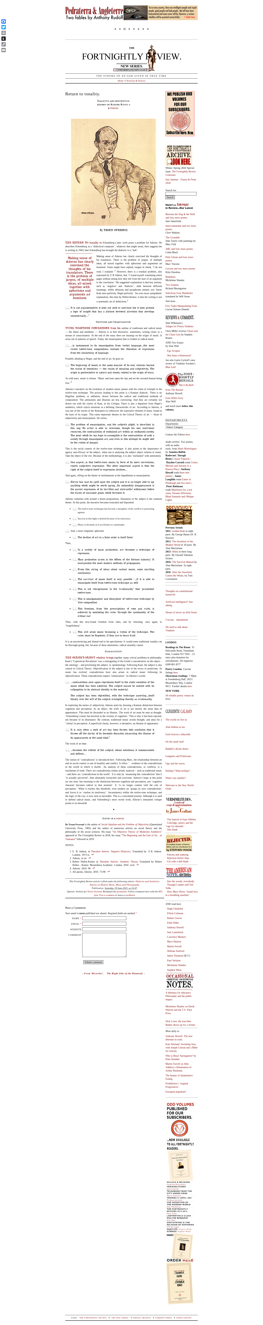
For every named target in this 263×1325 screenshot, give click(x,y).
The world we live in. (176, 719)
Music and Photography (127, 884)
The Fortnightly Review (92, 1318)
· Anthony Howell (174, 927)
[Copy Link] (3, 44)
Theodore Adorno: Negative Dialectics (111, 851)
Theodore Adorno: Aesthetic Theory (118, 861)
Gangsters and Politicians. (178, 756)
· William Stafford (174, 951)
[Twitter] (3, 27)
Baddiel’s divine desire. (177, 748)
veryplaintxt (183, 1318)
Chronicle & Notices (135, 80)
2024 (168, 182)
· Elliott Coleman (174, 913)
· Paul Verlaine (173, 960)
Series (114, 108)
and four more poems (176, 217)
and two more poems (184, 268)
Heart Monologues (187, 448)
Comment (75, 935)
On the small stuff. (174, 741)
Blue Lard (170, 367)
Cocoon (169, 268)
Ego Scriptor (173, 350)
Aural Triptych (182, 458)
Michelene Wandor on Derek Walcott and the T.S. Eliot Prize (179, 1010)
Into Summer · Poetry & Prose (181, 179)
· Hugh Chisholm (174, 908)
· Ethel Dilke (172, 922)
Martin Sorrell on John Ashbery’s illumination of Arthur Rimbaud (178, 1067)
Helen (175, 551)
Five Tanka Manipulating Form (181, 305)
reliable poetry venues (180, 695)
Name (75, 918)
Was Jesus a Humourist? (179, 355)
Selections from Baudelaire (179, 293)
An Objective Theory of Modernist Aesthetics (137, 831)
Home (120, 80)
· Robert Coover (173, 918)
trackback (130, 895)
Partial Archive (142, 1318)
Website (76, 929)
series (120, 818)
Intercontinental (173, 225)
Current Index (163, 1318)
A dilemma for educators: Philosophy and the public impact (178, 996)
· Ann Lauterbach (174, 932)
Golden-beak (178, 531)
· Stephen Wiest (173, 969)
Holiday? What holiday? (177, 770)
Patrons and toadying (177, 854)
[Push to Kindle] (3, 38)
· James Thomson (174, 955)
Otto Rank (172, 829)
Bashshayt (170, 276)
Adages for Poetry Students (179, 326)
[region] (131, 18)
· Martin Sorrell (173, 946)
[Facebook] (3, 21)
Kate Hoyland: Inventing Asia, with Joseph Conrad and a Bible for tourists (181, 1047)
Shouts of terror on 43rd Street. (181, 612)
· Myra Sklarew (173, 941)
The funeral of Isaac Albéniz (181, 819)
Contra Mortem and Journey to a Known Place (181, 466)
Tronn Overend (94, 891)
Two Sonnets (172, 284)
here (189, 686)
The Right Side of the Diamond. (125, 973)
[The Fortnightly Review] (131, 70)
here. (188, 434)
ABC (168, 248)
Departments (171, 423)
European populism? (175, 1091)
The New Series (119, 1318)
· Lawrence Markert (175, 936)
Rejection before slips (178, 858)
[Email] (3, 50)
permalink (122, 891)
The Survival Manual (183, 562)
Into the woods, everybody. (181, 881)
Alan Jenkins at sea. (175, 727)
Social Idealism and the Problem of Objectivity (125, 824)
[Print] (3, 33)
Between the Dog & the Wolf (180, 214)
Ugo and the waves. (175, 763)
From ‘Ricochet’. (94, 973)
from (174, 389)
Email (75, 924)
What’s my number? (175, 777)
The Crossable (172, 237)
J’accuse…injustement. (177, 619)
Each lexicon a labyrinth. (178, 734)
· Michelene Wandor (175, 965)
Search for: (171, 190)
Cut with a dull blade (177, 861)
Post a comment (107, 895)
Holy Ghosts (172, 257)
